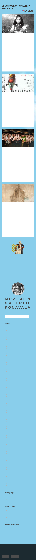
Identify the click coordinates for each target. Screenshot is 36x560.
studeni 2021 (12, 444)
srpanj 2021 (12, 453)
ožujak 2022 (12, 435)
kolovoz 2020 (12, 478)
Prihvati (5, 556)
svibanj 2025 (12, 350)
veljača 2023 (12, 412)
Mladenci (7, 36)
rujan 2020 (11, 476)
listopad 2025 (12, 339)
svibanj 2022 (12, 430)
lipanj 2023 (11, 403)
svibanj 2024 (12, 378)
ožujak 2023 (12, 410)
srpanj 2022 (12, 426)
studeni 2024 (12, 364)
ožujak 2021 (12, 462)
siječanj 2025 (12, 359)
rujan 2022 (11, 423)
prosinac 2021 (12, 442)
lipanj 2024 (11, 375)
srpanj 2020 (12, 480)
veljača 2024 (12, 385)
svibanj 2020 (12, 485)
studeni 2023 (12, 391)
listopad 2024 (12, 366)
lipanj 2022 (11, 428)
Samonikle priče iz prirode (16, 503)
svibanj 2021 (12, 458)
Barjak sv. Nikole (11, 208)
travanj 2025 (12, 353)
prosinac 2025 (12, 334)
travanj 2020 (12, 487)
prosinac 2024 (12, 362)
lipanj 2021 (11, 455)
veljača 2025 (12, 357)
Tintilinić (7, 96)
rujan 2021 (11, 448)
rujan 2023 (11, 396)
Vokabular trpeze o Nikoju (15, 153)
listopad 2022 (12, 421)
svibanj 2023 (12, 405)
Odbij (15, 556)
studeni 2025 (12, 337)
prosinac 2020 (12, 469)
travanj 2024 (12, 380)
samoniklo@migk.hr (11, 282)
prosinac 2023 (12, 389)
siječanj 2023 (12, 414)
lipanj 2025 (11, 348)
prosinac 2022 (12, 417)
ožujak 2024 (12, 382)
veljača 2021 (12, 464)
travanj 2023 (12, 407)
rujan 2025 (11, 341)
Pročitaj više (7, 69)
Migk (23, 41)
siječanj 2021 (12, 467)
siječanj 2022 (12, 439)
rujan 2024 (11, 369)
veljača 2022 (12, 437)
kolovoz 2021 (12, 451)
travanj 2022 (12, 432)
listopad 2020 (12, 474)
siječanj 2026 (12, 332)
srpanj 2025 (12, 346)
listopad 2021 (12, 446)
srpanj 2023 (12, 401)
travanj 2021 (12, 460)
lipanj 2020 (11, 483)
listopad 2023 (12, 394)
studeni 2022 (12, 419)
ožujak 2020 (12, 489)
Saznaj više (23, 556)
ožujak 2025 (12, 355)
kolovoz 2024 (12, 371)
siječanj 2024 (12, 387)
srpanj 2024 (12, 373)
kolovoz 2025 (12, 343)
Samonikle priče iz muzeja (16, 501)
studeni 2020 (12, 471)
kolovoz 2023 (12, 398)
